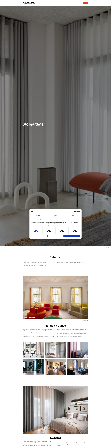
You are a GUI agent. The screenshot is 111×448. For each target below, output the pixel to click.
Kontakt (85, 2)
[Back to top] (107, 444)
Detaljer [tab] (55, 215)
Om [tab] (73, 215)
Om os (79, 2)
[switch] (49, 231)
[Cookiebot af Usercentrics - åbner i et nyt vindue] (75, 211)
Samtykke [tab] (38, 215)
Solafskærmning (72, 2)
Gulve (60, 2)
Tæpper (65, 2)
